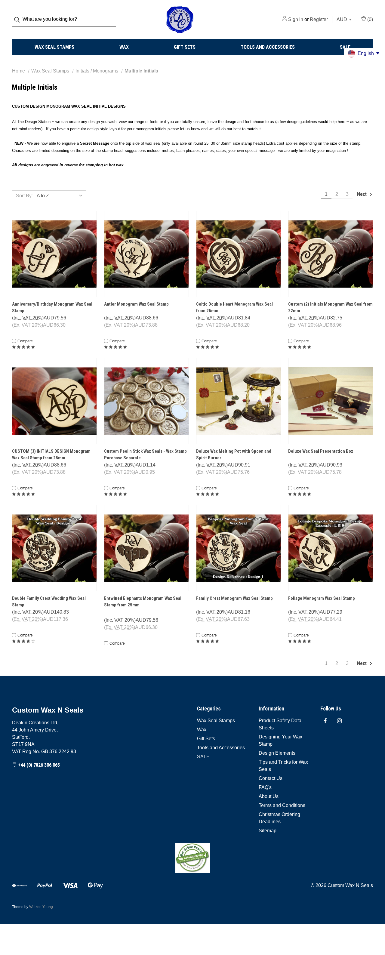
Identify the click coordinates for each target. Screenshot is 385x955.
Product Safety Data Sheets (280, 724)
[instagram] (339, 720)
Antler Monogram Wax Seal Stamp (136, 304)
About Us (269, 796)
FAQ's (265, 787)
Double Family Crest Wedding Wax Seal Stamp (49, 602)
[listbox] (61, 195)
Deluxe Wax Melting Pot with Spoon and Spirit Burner (233, 454)
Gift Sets (185, 47)
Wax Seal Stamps (54, 47)
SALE (345, 47)
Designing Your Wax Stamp (280, 740)
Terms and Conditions (282, 805)
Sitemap (267, 830)
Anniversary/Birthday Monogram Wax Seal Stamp (52, 307)
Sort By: (24, 195)
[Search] (19, 19)
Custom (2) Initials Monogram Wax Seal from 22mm (330, 307)
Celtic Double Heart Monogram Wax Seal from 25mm (234, 307)
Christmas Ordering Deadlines (279, 818)
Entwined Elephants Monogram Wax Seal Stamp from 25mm (142, 602)
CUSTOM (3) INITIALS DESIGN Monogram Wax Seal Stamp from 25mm (51, 454)
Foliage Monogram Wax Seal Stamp (321, 598)
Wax (124, 47)
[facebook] (325, 720)
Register (319, 19)
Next (362, 194)
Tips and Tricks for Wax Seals (283, 765)
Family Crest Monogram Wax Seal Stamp (234, 598)
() (369, 19)
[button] (192, 858)
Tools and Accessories (268, 47)
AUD (342, 19)
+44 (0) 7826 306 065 (39, 765)
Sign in (295, 19)
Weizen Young (41, 907)
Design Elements (277, 753)
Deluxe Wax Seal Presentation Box (320, 451)
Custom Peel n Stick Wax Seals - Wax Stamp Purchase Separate (145, 454)
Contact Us (270, 778)
